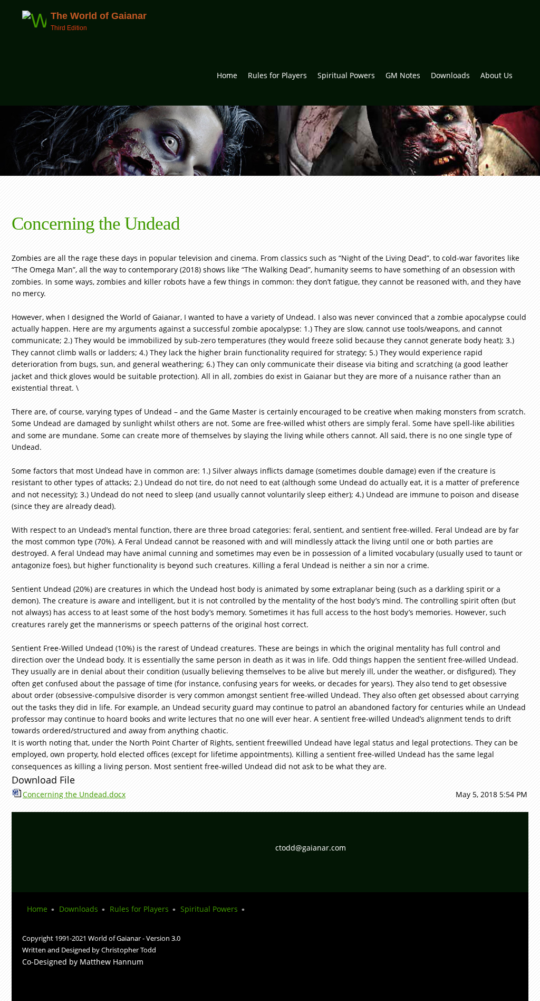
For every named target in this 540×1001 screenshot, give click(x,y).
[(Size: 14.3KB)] (17, 794)
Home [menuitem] (37, 909)
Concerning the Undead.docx (74, 794)
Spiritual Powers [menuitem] (209, 909)
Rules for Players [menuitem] (139, 909)
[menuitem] (227, 79)
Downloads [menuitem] (78, 909)
